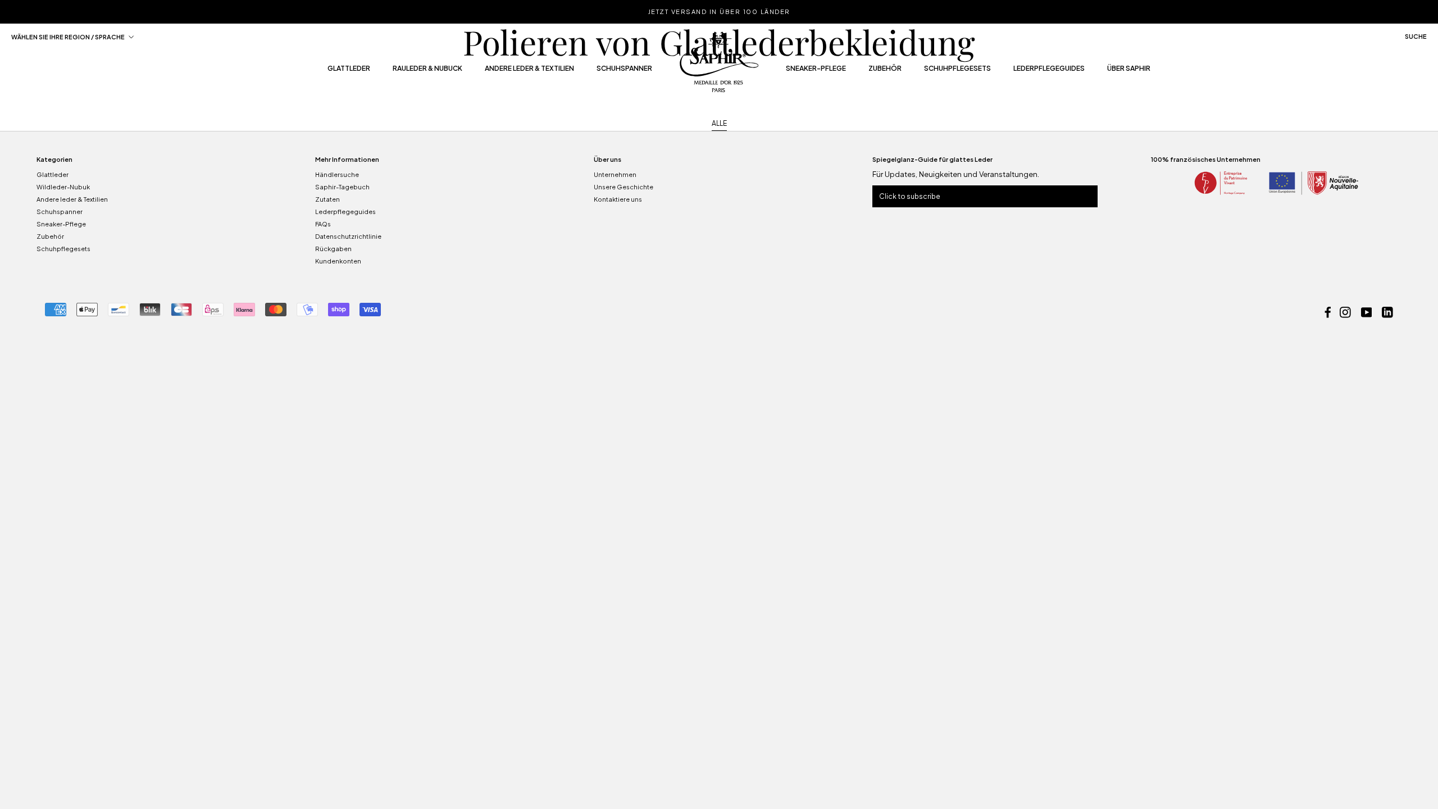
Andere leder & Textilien (529, 71)
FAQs (323, 224)
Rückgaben (333, 248)
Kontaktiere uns (618, 199)
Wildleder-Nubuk (63, 186)
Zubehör (885, 71)
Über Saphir (1128, 71)
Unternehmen (615, 174)
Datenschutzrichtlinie (348, 236)
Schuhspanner (624, 71)
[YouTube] (1366, 311)
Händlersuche (337, 174)
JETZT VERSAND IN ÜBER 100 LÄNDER (719, 11)
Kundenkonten (338, 261)
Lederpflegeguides (1049, 71)
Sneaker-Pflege (816, 71)
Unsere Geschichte (623, 186)
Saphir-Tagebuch (342, 186)
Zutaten (327, 199)
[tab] (719, 124)
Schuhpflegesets (957, 71)
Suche (1416, 36)
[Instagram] (1345, 311)
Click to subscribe (909, 196)
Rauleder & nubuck (427, 71)
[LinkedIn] (1387, 311)
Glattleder (348, 71)
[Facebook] (1328, 311)
